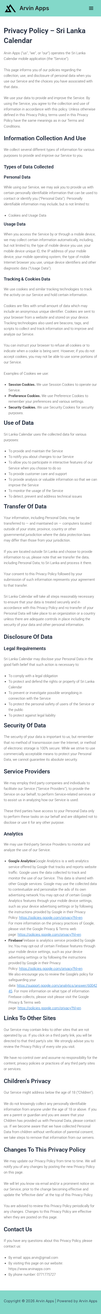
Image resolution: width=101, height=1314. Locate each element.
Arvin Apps (34, 8)
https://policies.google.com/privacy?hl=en (50, 918)
